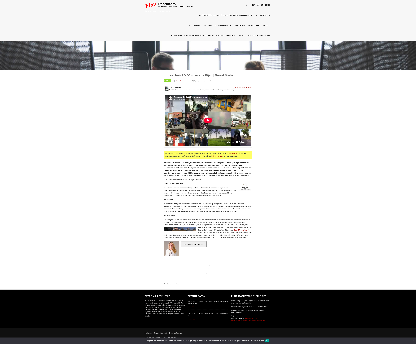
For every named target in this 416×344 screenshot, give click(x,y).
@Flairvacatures (236, 320)
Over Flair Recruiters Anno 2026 (230, 25)
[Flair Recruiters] (169, 9)
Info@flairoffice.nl (251, 318)
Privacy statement (160, 333)
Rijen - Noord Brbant (182, 81)
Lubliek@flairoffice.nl (241, 230)
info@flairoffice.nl (232, 153)
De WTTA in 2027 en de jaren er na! (254, 35)
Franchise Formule (175, 333)
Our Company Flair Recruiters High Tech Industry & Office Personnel (203, 35)
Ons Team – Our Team (260, 5)
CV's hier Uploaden (259, 320)
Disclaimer (148, 333)
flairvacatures (240, 87)
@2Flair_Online (248, 320)
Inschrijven (253, 25)
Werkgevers (194, 25)
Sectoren (207, 25)
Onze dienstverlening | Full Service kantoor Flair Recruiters (228, 15)
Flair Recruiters (216, 156)
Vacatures (265, 15)
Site (249, 87)
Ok (267, 341)
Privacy (266, 25)
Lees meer (191, 307)
